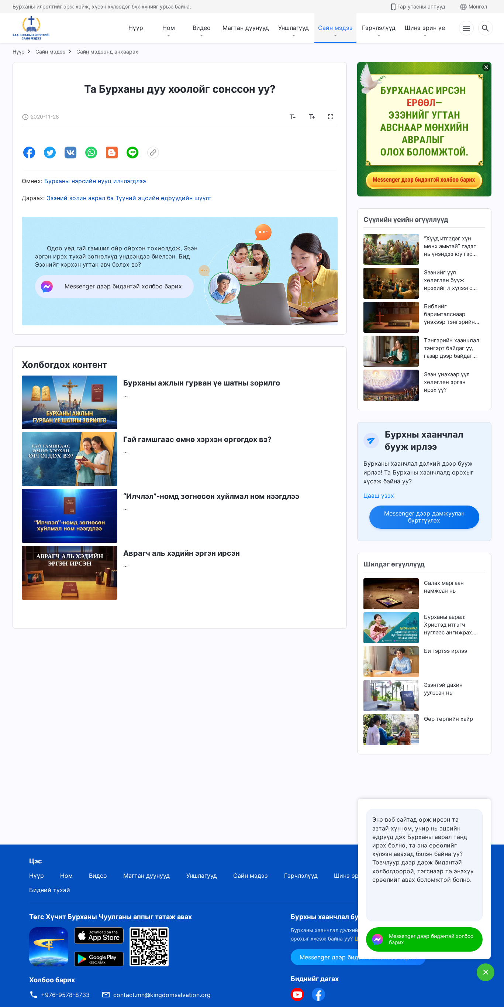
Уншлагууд (293, 27)
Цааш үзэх (378, 495)
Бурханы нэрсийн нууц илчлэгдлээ (95, 181)
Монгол (478, 6)
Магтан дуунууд (245, 27)
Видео (202, 27)
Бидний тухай (49, 890)
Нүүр (135, 27)
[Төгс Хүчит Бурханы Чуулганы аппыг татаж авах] (48, 946)
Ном (168, 27)
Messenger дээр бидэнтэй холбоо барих (431, 939)
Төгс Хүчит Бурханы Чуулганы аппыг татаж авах (110, 917)
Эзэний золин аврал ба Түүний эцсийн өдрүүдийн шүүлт (129, 198)
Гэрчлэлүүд (379, 27)
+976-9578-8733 (65, 995)
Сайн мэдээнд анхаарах (107, 51)
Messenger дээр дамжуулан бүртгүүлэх (424, 517)
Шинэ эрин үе (425, 27)
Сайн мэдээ (335, 27)
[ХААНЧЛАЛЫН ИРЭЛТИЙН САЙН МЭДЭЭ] (34, 28)
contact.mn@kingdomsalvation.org (162, 995)
